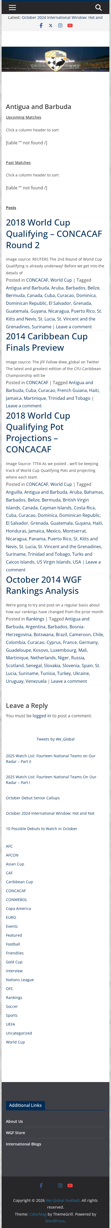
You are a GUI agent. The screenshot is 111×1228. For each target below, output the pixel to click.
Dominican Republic (26, 303)
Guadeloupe (18, 650)
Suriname (41, 327)
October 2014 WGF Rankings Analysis (44, 585)
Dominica (86, 295)
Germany (88, 642)
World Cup (61, 280)
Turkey (64, 673)
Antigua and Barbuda (27, 288)
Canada (34, 295)
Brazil (61, 634)
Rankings (35, 619)
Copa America (18, 908)
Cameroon (80, 634)
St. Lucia (46, 319)
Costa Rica (84, 508)
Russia (77, 658)
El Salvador (60, 303)
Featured (14, 935)
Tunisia (47, 673)
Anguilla (14, 492)
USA (77, 562)
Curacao (65, 295)
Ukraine (81, 673)
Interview (14, 970)
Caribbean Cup (19, 881)
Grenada (82, 303)
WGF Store (15, 1132)
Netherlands (43, 658)
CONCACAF (37, 280)
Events (12, 926)
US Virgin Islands (54, 562)
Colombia (15, 642)
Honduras (16, 531)
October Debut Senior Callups (33, 797)
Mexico (53, 531)
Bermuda (15, 295)
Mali (82, 650)
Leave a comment (74, 327)
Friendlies (15, 953)
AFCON (12, 855)
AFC (9, 846)
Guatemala (17, 311)
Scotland (15, 665)
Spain (87, 665)
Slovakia (52, 665)
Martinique (35, 398)
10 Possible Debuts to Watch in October (41, 828)
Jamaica (14, 398)
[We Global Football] (55, 50)
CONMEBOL (16, 899)
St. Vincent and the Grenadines (69, 547)
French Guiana (72, 390)
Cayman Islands (56, 508)
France (70, 642)
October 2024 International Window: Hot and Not (50, 813)
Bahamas (93, 492)
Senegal (34, 665)
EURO (11, 917)
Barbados (75, 288)
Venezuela (36, 681)
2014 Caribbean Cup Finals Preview (47, 341)
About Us (14, 1121)
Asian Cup (15, 864)
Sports (12, 1015)
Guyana (38, 311)
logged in (42, 716)
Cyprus (54, 642)
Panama (37, 539)
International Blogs (23, 1144)
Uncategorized (19, 1033)
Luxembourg (63, 650)
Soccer (12, 1006)
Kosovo (40, 650)
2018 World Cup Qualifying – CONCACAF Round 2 (54, 233)
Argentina (36, 627)
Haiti (94, 390)
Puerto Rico (83, 311)
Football (13, 944)
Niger (63, 658)
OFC (9, 988)
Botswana (44, 634)
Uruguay (14, 681)
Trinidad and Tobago (69, 398)
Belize (93, 288)
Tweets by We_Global (56, 739)
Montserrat (74, 531)
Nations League (20, 979)
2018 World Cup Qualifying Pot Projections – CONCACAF (38, 432)
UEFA (10, 1024)
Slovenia (71, 665)
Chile (98, 634)
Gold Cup (14, 961)
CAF (9, 872)
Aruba (57, 288)
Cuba (49, 295)
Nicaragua (58, 311)
